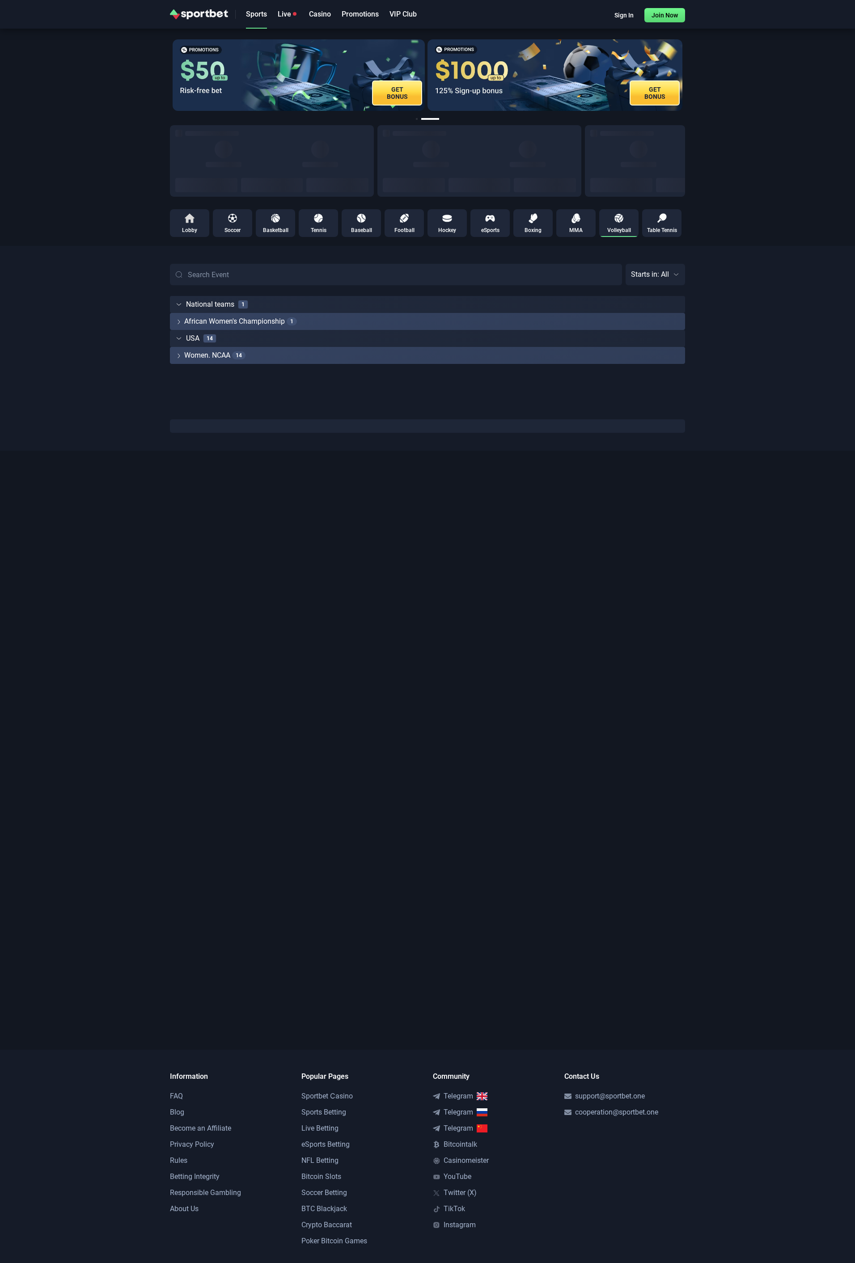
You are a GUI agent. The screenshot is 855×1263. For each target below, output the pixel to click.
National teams (210, 304)
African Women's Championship (234, 321)
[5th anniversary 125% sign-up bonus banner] (391, 75)
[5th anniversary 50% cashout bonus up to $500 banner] (650, 75)
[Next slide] (685, 75)
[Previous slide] (170, 75)
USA (192, 338)
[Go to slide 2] (433, 119)
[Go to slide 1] (419, 119)
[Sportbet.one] (199, 14)
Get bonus (490, 93)
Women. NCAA (207, 355)
